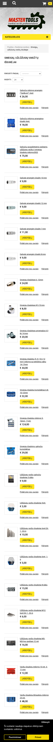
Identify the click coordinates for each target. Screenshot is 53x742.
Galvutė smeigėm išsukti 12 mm (33, 203)
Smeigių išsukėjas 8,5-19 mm (32, 305)
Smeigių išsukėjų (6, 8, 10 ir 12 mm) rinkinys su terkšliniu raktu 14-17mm (33, 362)
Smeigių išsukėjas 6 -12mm (31, 280)
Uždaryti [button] (45, 722)
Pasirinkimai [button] (15, 737)
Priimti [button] (38, 737)
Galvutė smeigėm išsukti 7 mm (33, 229)
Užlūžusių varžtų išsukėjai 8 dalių (33, 585)
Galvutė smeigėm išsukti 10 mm (33, 178)
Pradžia (10, 47)
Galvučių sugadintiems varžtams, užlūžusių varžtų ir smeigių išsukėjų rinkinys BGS (34, 149)
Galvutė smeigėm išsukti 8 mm (33, 254)
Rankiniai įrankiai (22, 47)
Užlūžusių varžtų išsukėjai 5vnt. (33, 503)
